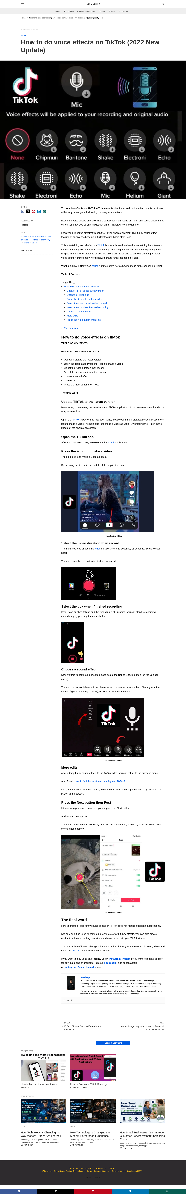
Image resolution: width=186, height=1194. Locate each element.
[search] (163, 4)
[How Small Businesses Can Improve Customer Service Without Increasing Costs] (142, 1111)
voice (34, 243)
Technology (69, 11)
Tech (23, 1126)
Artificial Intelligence (86, 11)
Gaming (102, 11)
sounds (34, 240)
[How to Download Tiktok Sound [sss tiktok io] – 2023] (93, 1067)
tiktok (36, 29)
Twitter (126, 958)
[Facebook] (64, 1000)
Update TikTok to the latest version (85, 290)
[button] (107, 501)
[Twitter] (71, 1000)
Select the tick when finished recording (88, 307)
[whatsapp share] (44, 211)
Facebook (110, 963)
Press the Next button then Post (84, 320)
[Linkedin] (68, 1000)
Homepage (25, 29)
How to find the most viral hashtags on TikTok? (100, 781)
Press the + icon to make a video (84, 299)
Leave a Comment (113, 1043)
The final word (71, 328)
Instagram (115, 958)
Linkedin (91, 967)
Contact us (123, 11)
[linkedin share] (39, 211)
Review (112, 11)
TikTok (100, 245)
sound (95, 266)
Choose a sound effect (79, 311)
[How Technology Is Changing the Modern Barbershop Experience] (93, 1111)
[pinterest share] (33, 211)
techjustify (45, 240)
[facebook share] (22, 211)
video (97, 548)
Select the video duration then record (87, 303)
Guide (58, 11)
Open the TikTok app (78, 295)
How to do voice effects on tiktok (82, 286)
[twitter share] (28, 211)
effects (24, 236)
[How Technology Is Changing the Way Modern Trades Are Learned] (43, 1111)
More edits (72, 315)
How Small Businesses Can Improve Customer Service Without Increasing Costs (142, 1136)
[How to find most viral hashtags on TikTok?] (43, 1067)
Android (76, 950)
